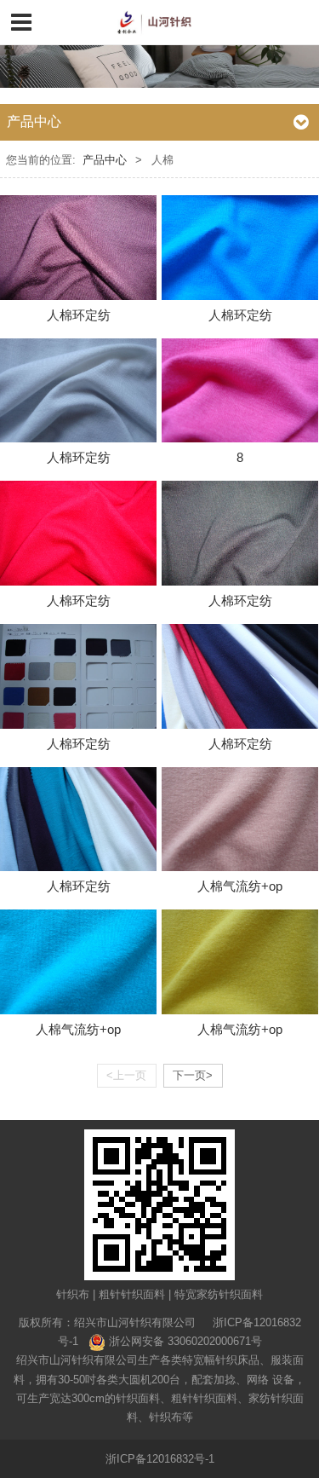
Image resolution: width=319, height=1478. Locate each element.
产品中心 (105, 159)
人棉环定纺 (79, 315)
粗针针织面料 (132, 1294)
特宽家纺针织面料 (218, 1294)
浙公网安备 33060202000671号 (185, 1341)
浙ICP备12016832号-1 (159, 1458)
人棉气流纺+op (239, 886)
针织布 (72, 1294)
